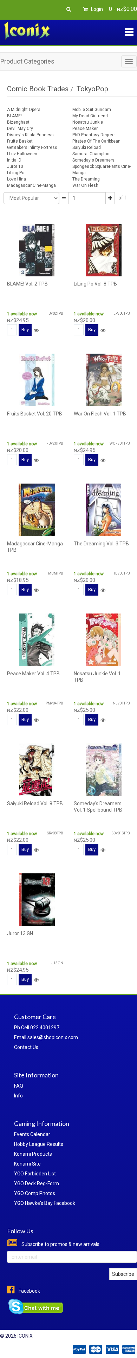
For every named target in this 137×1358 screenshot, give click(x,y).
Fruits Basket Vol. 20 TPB (34, 413)
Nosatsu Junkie (87, 122)
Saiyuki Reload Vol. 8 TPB (35, 803)
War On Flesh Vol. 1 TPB (100, 413)
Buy (25, 329)
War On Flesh (85, 185)
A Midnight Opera (23, 109)
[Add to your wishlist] (36, 330)
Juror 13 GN (20, 933)
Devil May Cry (20, 128)
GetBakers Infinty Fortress (32, 147)
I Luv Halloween (22, 153)
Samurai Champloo (90, 153)
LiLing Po (15, 172)
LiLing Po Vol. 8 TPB (95, 284)
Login (96, 9)
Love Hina (16, 179)
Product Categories (27, 61)
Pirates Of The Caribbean (96, 141)
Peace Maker (85, 128)
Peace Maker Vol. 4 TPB (33, 673)
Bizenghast (18, 122)
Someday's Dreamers (93, 160)
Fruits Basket (20, 141)
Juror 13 (15, 166)
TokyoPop (92, 89)
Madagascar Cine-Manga (31, 185)
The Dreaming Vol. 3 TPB (101, 543)
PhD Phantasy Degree (93, 134)
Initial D (14, 160)
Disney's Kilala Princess (30, 134)
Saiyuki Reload (86, 147)
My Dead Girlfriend (90, 115)
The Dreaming (86, 179)
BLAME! (14, 115)
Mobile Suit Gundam (91, 109)
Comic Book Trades (37, 89)
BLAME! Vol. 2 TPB (27, 284)
